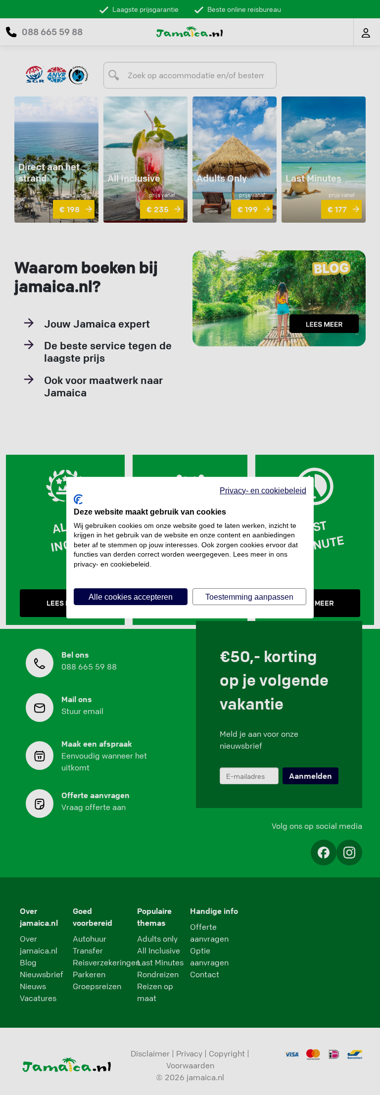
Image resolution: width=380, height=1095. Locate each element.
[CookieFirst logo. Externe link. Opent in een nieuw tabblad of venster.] (78, 499)
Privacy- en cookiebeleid (263, 489)
